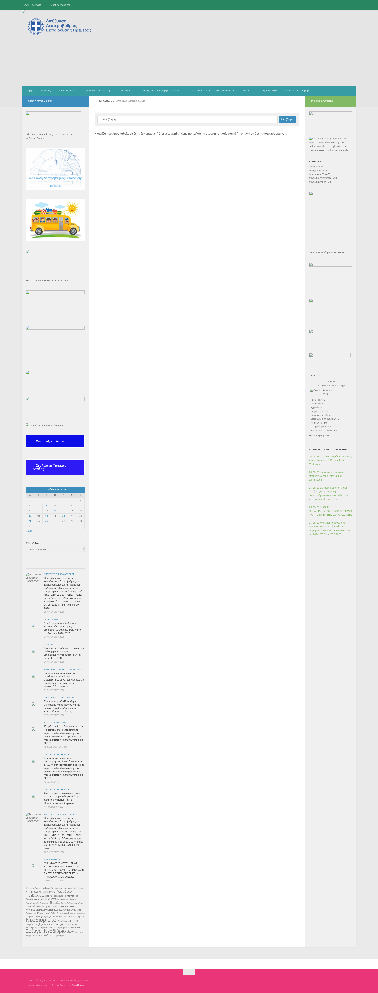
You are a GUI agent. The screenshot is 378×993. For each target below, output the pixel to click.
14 (63, 510)
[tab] (55, 441)
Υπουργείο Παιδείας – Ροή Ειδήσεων (329, 449)
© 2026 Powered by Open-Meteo (326, 430)
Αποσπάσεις (50, 574)
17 (30, 516)
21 (63, 516)
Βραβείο (56, 902)
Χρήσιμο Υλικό (268, 90)
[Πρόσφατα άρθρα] (35, 563)
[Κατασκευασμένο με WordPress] (49, 985)
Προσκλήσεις (67, 698)
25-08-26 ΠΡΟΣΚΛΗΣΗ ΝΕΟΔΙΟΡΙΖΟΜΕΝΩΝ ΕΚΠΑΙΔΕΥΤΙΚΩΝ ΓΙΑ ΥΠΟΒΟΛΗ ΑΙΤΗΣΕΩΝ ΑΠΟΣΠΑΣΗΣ (330, 511)
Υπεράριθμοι (58, 935)
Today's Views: (316, 170)
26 (46, 521)
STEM (53, 899)
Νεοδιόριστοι (41, 919)
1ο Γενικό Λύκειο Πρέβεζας (38, 888)
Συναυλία (75, 928)
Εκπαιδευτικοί (67, 90)
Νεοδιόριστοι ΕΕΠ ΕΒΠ (68, 921)
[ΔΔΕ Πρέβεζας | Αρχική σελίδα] (60, 26)
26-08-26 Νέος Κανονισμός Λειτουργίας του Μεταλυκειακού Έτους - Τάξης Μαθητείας (330, 460)
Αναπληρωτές (32, 903)
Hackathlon (60, 896)
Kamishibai (45, 899)
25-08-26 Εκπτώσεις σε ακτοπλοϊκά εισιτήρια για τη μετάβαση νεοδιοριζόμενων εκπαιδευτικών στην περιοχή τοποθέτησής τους (328, 493)
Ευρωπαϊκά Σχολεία (66, 913)
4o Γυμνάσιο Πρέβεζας (40, 892)
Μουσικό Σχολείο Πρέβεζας (71, 916)
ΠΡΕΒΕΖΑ (331, 381)
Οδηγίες (29, 924)
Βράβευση (44, 903)
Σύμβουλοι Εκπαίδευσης (97, 90)
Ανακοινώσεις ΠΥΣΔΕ (55, 669)
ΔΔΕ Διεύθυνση (52, 859)
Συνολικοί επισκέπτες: (320, 178)
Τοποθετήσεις (75, 669)
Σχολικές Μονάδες (59, 4)
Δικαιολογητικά (43, 906)
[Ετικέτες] (75, 565)
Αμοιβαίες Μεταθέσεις (66, 899)
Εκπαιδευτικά (124, 90)
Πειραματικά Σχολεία (46, 928)
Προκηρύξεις (51, 698)
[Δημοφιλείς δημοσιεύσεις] (55, 565)
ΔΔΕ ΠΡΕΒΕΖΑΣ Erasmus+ (56, 723)
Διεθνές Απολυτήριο (73, 903)
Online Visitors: (317, 166)
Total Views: (315, 174)
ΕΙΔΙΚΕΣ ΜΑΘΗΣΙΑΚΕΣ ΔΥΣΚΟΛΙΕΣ (53, 910)
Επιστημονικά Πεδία (46, 913)
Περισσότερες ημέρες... (319, 435)
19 (46, 516)
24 (30, 521)
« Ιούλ (29, 531)
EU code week (48, 896)
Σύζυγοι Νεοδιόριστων (50, 931)
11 (38, 510)
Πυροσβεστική (63, 928)
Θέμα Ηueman (78, 985)
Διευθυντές (31, 906)
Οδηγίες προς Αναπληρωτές (47, 924)
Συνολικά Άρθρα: (318, 182)
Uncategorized (51, 619)
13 (55, 510)
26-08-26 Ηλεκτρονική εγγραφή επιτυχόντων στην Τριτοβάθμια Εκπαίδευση (326, 476)
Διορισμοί (49, 644)
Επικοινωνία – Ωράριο (297, 90)
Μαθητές (46, 90)
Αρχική (31, 90)
